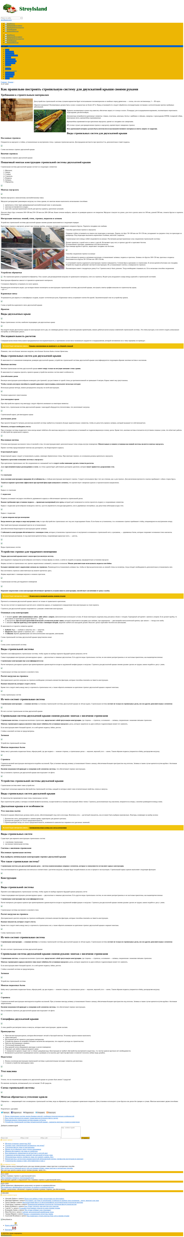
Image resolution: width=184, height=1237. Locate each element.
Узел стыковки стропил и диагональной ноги (17, 1178)
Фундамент (9, 76)
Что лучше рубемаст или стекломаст (38, 1210)
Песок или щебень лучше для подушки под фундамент (44, 1198)
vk (11, 20)
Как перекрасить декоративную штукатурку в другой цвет (26, 1153)
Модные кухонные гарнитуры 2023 (18, 1143)
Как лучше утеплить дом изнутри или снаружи (41, 1206)
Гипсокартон (9, 75)
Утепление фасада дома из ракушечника (19, 1147)
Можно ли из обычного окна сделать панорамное (23, 1149)
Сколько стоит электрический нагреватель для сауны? (24, 1145)
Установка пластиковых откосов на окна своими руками (39, 1208)
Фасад (7, 78)
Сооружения (9, 54)
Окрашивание (10, 63)
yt (3, 20)
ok (2, 20)
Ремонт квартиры (11, 55)
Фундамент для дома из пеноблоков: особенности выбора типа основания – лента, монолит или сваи (62, 1200)
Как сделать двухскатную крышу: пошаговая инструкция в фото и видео (31, 1118)
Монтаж (8, 65)
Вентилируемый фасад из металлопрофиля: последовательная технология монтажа (52, 1202)
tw (8, 20)
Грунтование (9, 73)
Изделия (8, 69)
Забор (7, 50)
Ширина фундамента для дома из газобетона (21, 1151)
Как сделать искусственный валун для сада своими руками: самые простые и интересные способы (37, 1168)
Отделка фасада (11, 61)
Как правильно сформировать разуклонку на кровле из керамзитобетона (27, 1187)
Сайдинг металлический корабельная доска (38, 1212)
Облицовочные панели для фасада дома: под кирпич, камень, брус (29, 1157)
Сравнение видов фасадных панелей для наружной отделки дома (29, 1155)
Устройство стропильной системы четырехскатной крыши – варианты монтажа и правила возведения (42, 1122)
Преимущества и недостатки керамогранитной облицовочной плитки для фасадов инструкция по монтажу (44, 1159)
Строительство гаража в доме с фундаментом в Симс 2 (25, 1161)
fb (4, 20)
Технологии (9, 52)
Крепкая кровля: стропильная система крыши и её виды (25, 1120)
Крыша (7, 67)
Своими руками (11, 71)
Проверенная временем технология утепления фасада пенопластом (51, 1204)
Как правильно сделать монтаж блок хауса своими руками (48, 1216)
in (9, 20)
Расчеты (8, 57)
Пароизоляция (10, 59)
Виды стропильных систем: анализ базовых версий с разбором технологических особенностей (39, 1116)
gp (6, 20)
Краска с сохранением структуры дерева (38, 1214)
